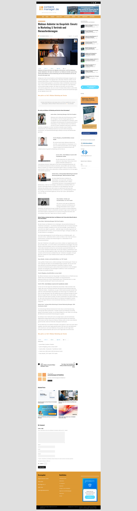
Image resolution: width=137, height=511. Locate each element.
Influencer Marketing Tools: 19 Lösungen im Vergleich (92, 77)
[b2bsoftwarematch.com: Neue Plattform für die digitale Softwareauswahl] (45, 395)
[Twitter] (95, 3)
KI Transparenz (62, 483)
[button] (41, 68)
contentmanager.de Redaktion (44, 36)
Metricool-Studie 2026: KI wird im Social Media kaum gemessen (67, 402)
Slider (41, 21)
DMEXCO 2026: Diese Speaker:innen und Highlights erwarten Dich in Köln (67, 417)
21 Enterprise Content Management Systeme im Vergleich (91, 42)
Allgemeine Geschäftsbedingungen (65, 490)
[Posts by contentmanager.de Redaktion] (38, 36)
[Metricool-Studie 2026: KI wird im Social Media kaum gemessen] (66, 395)
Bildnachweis (61, 493)
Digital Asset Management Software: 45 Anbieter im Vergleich (91, 25)
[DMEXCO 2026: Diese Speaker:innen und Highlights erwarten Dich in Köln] (66, 410)
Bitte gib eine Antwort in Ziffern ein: (44, 460)
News (39, 21)
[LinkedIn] (94, 3)
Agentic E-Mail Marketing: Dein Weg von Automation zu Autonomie (47, 417)
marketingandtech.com (86, 155)
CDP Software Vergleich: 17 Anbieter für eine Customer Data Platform (91, 59)
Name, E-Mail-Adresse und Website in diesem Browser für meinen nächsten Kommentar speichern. (56, 458)
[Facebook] (92, 3)
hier (67, 103)
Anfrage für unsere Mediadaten (64, 488)
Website (39, 453)
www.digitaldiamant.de (43, 490)
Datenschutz (61, 480)
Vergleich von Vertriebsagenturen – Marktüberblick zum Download (91, 54)
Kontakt (60, 495)
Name (39, 444)
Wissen (44, 21)
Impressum (61, 485)
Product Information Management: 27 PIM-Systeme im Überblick (91, 37)
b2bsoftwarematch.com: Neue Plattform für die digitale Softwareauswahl (47, 402)
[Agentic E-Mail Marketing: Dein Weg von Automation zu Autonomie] (45, 410)
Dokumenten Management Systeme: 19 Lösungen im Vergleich (91, 71)
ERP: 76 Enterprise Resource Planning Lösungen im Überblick (91, 31)
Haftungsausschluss (62, 478)
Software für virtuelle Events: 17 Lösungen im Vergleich (90, 65)
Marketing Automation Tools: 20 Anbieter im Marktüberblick (90, 48)
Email (39, 449)
